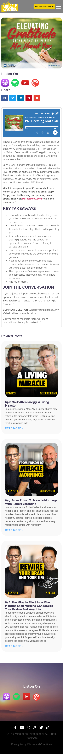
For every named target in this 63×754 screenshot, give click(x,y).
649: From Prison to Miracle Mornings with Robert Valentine (31, 502)
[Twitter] (41, 727)
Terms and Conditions (40, 744)
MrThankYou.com (32, 198)
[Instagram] (28, 727)
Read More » (14, 428)
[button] (4, 98)
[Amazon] (34, 727)
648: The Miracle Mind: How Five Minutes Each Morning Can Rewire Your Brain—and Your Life (29, 606)
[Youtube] (22, 727)
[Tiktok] (47, 727)
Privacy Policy (19, 744)
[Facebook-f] (15, 727)
